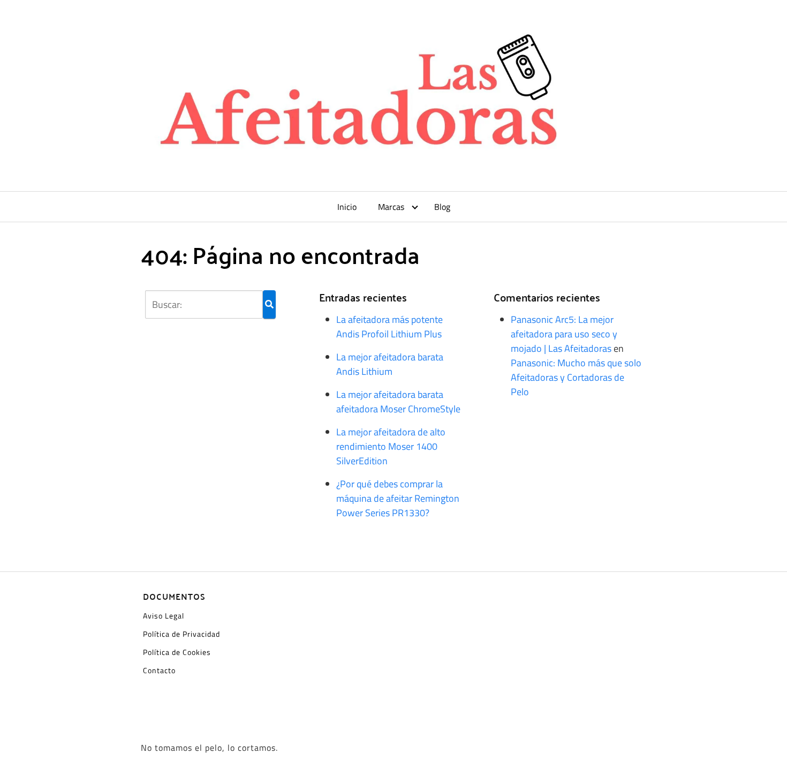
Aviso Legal (163, 615)
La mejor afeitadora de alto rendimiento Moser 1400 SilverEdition (390, 446)
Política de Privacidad (181, 633)
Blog (442, 206)
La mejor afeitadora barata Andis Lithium (389, 364)
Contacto (159, 670)
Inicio (347, 206)
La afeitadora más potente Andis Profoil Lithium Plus (389, 326)
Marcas (391, 206)
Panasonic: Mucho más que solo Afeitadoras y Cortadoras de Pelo (576, 377)
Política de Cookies (177, 652)
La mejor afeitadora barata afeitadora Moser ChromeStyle (398, 401)
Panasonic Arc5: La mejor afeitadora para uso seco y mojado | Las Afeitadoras (564, 334)
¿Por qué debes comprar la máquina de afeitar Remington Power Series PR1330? (397, 498)
